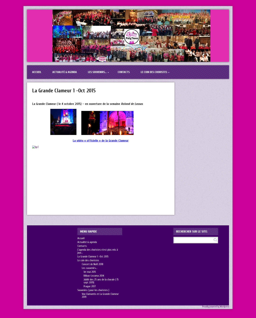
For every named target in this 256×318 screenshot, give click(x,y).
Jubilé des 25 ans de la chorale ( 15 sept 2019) (101, 281)
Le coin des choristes (154, 72)
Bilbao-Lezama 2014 (94, 275)
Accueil (36, 72)
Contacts (124, 72)
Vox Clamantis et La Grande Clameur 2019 (100, 295)
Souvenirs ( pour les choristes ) (93, 290)
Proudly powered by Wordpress (215, 306)
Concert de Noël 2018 (92, 264)
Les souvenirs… (97, 72)
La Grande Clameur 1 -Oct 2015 (64, 91)
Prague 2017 (90, 286)
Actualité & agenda (64, 72)
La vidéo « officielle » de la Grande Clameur (101, 140)
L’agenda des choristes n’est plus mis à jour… (97, 251)
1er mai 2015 (90, 271)
